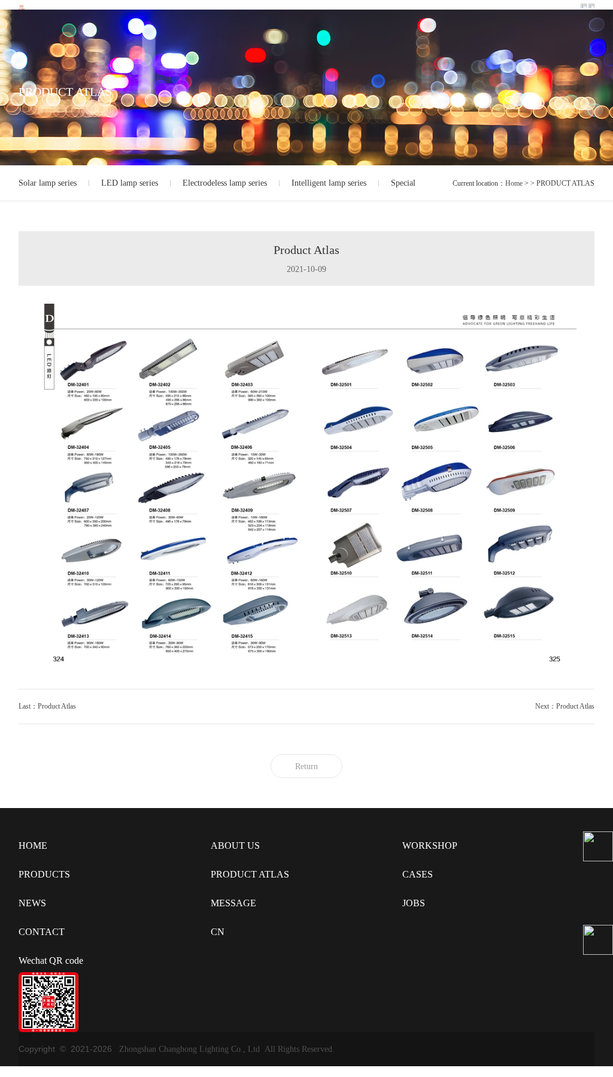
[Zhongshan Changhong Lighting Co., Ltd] (22, 6)
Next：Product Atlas (564, 706)
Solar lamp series (48, 183)
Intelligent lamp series (329, 183)
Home (514, 183)
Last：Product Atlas (47, 706)
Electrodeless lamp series (225, 183)
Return (306, 766)
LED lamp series (129, 183)
